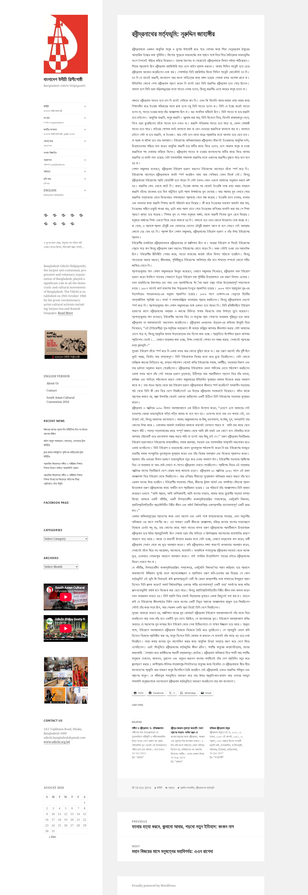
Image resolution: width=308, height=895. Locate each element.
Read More (65, 313)
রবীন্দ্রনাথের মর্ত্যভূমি (205, 788)
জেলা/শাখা (48, 143)
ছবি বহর (47, 181)
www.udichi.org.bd (57, 742)
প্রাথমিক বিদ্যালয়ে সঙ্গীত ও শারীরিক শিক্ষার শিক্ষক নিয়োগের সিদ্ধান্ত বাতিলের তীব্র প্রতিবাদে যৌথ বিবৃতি (63, 479)
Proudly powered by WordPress (154, 886)
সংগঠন (54, 120)
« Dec (52, 837)
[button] (58, 664)
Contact (52, 390)
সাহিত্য (47, 171)
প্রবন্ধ (171, 788)
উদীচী (53, 108)
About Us (53, 383)
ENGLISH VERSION (57, 376)
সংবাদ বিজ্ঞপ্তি (50, 153)
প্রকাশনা (54, 162)
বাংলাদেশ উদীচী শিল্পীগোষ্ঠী (63, 79)
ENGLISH (53, 192)
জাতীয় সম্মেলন (59, 131)
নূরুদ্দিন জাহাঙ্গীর (187, 788)
